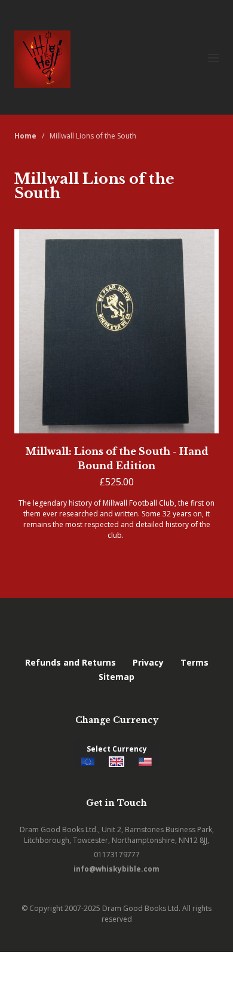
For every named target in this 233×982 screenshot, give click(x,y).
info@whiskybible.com (116, 869)
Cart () (210, 966)
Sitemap (116, 676)
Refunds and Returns (70, 662)
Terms (194, 662)
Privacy (148, 662)
